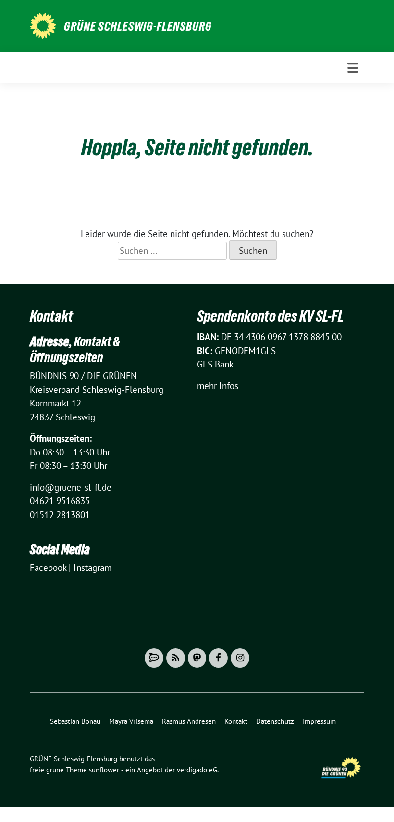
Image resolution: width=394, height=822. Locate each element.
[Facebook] (218, 658)
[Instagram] (240, 658)
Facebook (48, 567)
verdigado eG (197, 769)
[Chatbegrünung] (154, 658)
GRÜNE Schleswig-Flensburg (138, 26)
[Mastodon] (197, 658)
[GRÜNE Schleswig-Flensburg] (43, 25)
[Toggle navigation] (353, 68)
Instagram (92, 567)
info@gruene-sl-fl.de (70, 487)
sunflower (104, 769)
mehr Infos (217, 386)
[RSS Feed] (175, 658)
